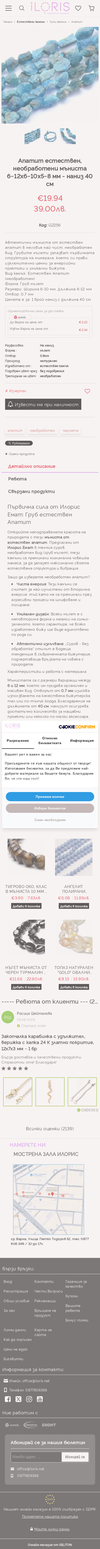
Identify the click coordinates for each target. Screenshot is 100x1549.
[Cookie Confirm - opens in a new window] (77, 726)
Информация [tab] (82, 740)
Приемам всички (50, 797)
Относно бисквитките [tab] (49, 740)
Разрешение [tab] (18, 740)
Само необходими (50, 820)
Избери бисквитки (50, 808)
